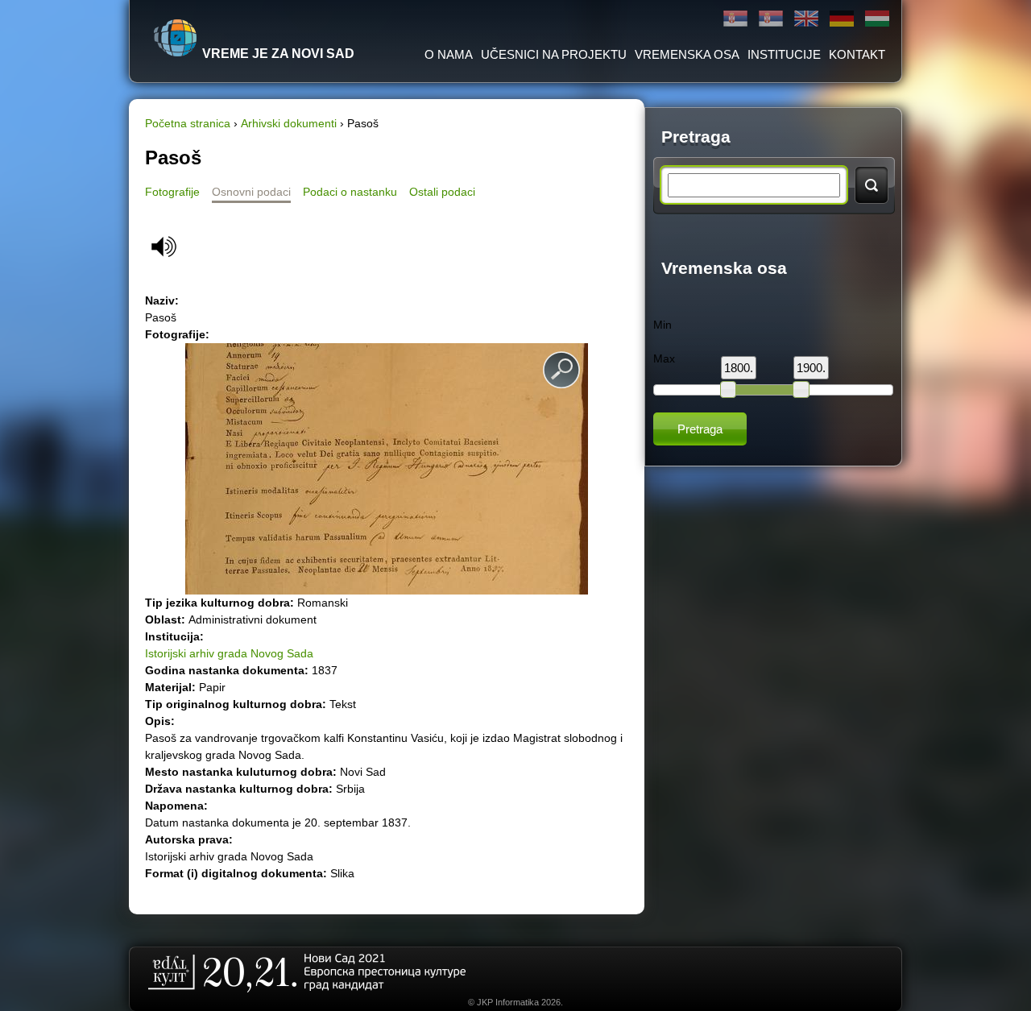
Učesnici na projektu (554, 54)
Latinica (771, 18)
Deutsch (842, 18)
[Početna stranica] (175, 38)
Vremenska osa (687, 54)
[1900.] (801, 389)
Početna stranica (187, 123)
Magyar (877, 18)
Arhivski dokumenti (289, 123)
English (806, 18)
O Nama (448, 54)
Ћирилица (735, 18)
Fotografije (172, 191)
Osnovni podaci (251, 191)
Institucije (784, 54)
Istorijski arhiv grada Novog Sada (229, 653)
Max (664, 358)
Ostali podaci (442, 191)
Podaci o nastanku (350, 191)
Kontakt (857, 54)
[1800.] (728, 389)
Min (662, 324)
